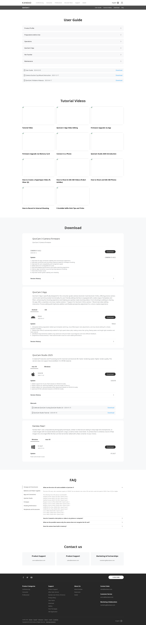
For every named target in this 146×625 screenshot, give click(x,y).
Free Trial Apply (52, 609)
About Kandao (78, 589)
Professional (58, 3)
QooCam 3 (25, 8)
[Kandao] (29, 2)
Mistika (30, 619)
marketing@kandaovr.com (107, 560)
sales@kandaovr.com (73, 560)
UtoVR (50, 619)
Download (116, 7)
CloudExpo (55, 619)
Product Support (53, 589)
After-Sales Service (53, 592)
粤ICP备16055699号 (51, 622)
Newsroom (77, 592)
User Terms (51, 600)
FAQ (122, 7)
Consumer (49, 3)
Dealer (84, 3)
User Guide (98, 7)
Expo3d (35, 619)
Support (77, 3)
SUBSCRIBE (116, 577)
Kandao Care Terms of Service (56, 595)
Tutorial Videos (107, 7)
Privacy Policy (52, 597)
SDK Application (52, 611)
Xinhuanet (40, 619)
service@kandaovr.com (38, 560)
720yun (46, 619)
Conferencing (40, 3)
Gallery (50, 606)
